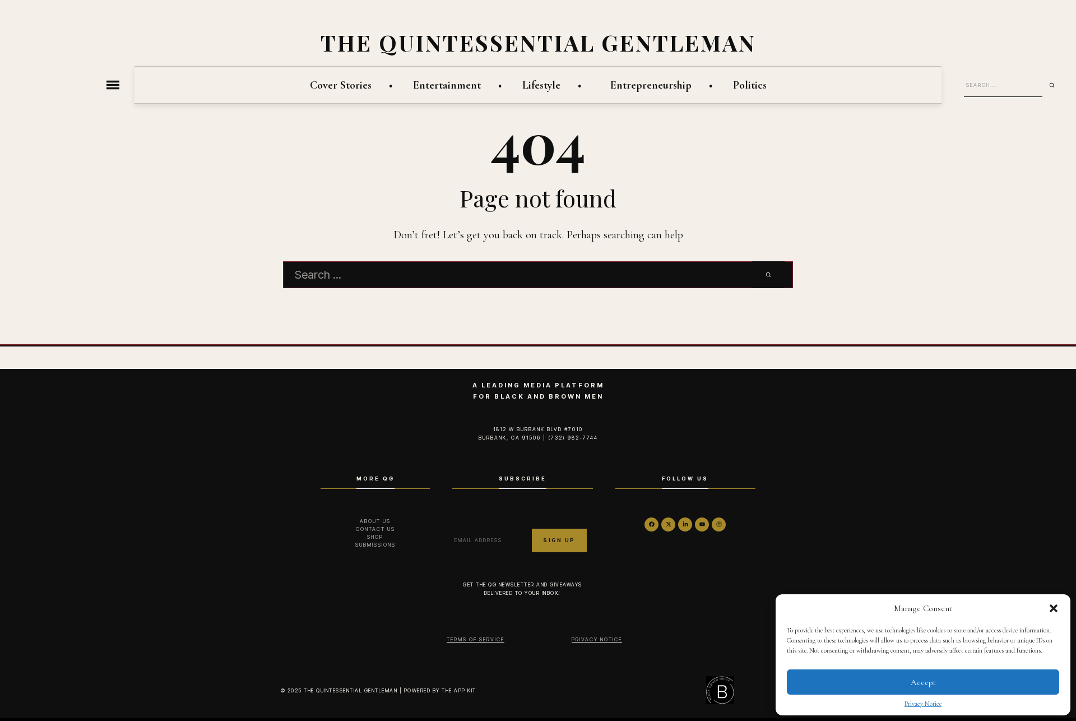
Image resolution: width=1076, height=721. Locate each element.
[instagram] (719, 524)
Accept (923, 682)
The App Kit (459, 690)
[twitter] (668, 524)
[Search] (1056, 85)
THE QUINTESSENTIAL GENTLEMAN (538, 42)
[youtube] (702, 524)
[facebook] (651, 524)
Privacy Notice (923, 703)
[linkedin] (685, 524)
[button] (1053, 608)
